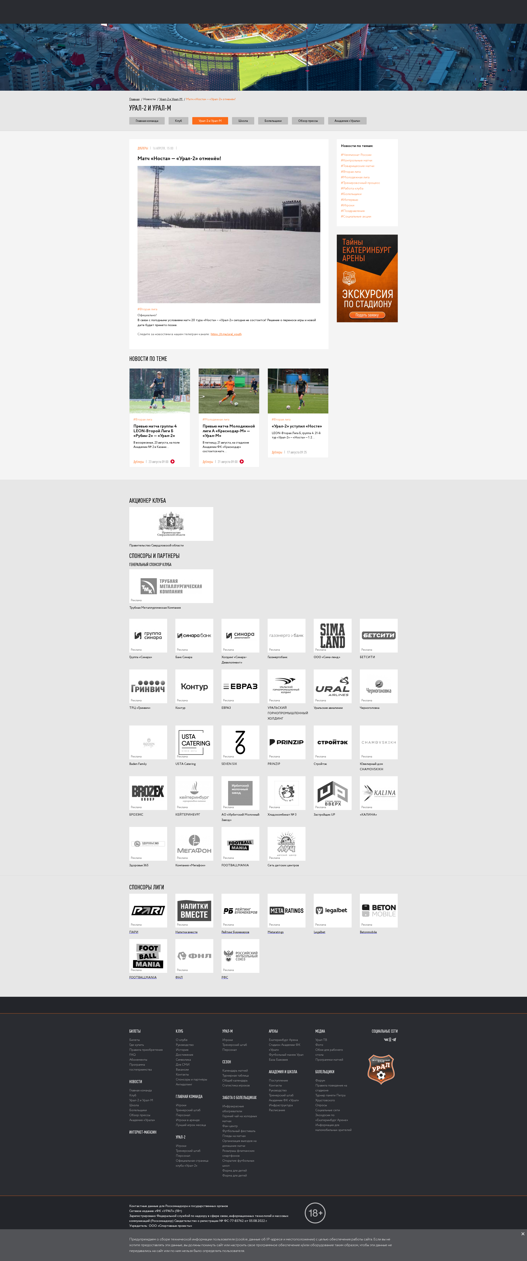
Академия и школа (283, 1072)
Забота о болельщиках (239, 1097)
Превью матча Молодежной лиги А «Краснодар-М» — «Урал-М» (229, 431)
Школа (243, 120)
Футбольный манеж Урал (286, 1055)
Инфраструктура (281, 1105)
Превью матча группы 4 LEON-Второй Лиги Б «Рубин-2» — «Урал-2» (155, 431)
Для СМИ (183, 1065)
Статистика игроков (236, 1085)
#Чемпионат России (356, 155)
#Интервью (349, 200)
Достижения (184, 1055)
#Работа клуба (352, 188)
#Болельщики (351, 194)
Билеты (135, 1031)
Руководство (185, 1045)
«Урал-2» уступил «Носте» (297, 426)
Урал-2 (180, 1137)
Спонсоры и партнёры (191, 1079)
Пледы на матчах (234, 1136)
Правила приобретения (146, 1050)
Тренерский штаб (188, 1110)
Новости (135, 1081)
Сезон (226, 1062)
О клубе (182, 1040)
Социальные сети (327, 1110)
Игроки (181, 1105)
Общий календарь (235, 1080)
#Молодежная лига (216, 419)
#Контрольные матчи (356, 160)
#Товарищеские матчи (357, 166)
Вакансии (182, 1069)
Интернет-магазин (142, 1132)
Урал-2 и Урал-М (210, 120)
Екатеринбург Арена (283, 1040)
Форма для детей (234, 1170)
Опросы (321, 1105)
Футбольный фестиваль (238, 1131)
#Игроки (347, 205)
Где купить (136, 1045)
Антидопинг (184, 1084)
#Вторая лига (147, 309)
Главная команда (147, 120)
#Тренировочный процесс (360, 183)
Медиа (320, 1031)
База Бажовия (278, 1060)
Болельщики (273, 120)
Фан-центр (230, 1126)
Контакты (182, 1074)
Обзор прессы (308, 120)
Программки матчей (329, 1060)
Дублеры (143, 148)
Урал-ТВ (321, 1040)
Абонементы (138, 1060)
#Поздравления (353, 211)
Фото (319, 1045)
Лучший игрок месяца (191, 1125)
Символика (183, 1060)
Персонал (183, 1115)
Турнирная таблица (235, 1075)
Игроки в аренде (188, 1120)
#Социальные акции (356, 216)
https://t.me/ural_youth (226, 334)
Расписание (277, 1110)
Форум (320, 1080)
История (182, 1050)
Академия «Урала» (347, 120)
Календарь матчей (235, 1070)
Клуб (178, 120)
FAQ (132, 1055)
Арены (273, 1031)
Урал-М (227, 1031)
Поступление (278, 1080)
